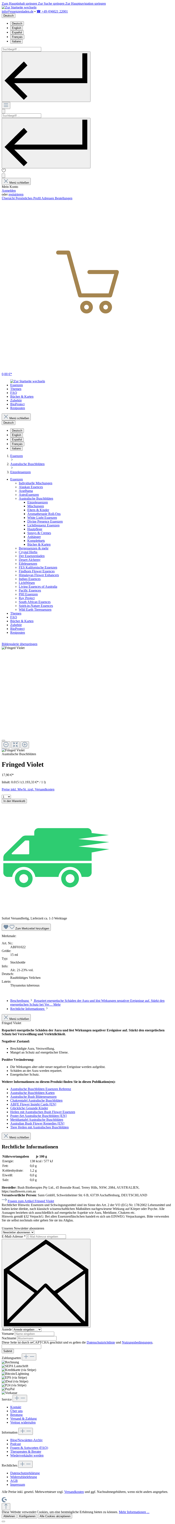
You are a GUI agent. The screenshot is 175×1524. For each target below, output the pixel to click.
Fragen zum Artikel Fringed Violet (31, 1201)
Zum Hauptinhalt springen (20, 3)
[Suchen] (46, 76)
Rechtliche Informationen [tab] (27, 1009)
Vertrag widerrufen (23, 1422)
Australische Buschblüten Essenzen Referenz (40, 1089)
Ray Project (27, 598)
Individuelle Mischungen (35, 483)
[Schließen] (3, 740)
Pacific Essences (30, 590)
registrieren (16, 194)
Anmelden (9, 190)
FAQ (13, 617)
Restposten (17, 632)
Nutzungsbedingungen (137, 1342)
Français (17, 37)
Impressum (17, 1484)
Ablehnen (9, 1516)
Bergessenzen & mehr (33, 548)
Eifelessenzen (28, 563)
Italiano (16, 41)
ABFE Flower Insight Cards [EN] (33, 1104)
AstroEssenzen (29, 494)
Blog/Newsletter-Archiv (26, 1440)
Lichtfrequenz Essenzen (43, 525)
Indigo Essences (30, 579)
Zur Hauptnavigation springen (85, 3)
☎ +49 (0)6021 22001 (52, 11)
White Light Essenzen (42, 517)
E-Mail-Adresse (14, 1236)
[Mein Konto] (3, 175)
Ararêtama (26, 491)
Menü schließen (19, 182)
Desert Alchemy (30, 560)
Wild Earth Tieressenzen (35, 609)
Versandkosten (74, 1492)
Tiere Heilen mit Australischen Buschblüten (39, 1127)
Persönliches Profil (28, 198)
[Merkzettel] (4, 171)
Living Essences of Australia (38, 586)
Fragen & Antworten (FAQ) (29, 1448)
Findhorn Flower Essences (37, 571)
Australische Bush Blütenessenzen (33, 1096)
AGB (14, 1481)
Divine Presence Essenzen (45, 521)
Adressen (48, 198)
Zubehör (16, 625)
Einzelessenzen (37, 502)
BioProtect (17, 628)
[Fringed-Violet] (13, 648)
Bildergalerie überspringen (19, 644)
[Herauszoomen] (6, 744)
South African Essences (35, 602)
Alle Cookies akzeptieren (55, 1516)
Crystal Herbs (28, 552)
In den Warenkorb (14, 801)
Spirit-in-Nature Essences (36, 606)
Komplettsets (36, 540)
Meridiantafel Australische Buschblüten (36, 1119)
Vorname (8, 1333)
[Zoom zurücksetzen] (15, 744)
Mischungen (35, 506)
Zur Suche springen (51, 3)
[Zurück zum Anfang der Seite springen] (6, 1506)
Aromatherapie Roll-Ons (44, 514)
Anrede (7, 1329)
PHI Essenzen (28, 594)
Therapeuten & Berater (25, 1451)
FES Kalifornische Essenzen (38, 567)
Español (17, 32)
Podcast (15, 1444)
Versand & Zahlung (23, 1418)
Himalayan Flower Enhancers (39, 575)
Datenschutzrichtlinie (101, 1342)
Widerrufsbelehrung (23, 1477)
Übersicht (9, 198)
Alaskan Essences (31, 487)
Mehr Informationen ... (134, 1512)
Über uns (16, 1411)
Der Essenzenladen (32, 556)
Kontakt (15, 1407)
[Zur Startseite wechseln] (19, 7)
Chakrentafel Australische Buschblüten (36, 1100)
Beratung (16, 1415)
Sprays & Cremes (39, 533)
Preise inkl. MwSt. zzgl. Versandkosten (28, 789)
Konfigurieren (27, 1516)
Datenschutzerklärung (25, 1473)
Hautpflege (34, 529)
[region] (87, 699)
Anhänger (34, 537)
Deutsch (17, 23)
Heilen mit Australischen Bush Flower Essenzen (42, 1112)
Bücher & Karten (39, 544)
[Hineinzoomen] (24, 744)
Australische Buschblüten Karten (32, 1093)
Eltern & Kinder (38, 510)
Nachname (9, 1338)
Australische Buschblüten (36, 498)
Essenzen (16, 479)
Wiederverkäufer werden (27, 1455)
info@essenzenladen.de (18, 11)
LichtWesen (27, 583)
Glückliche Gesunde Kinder (29, 1108)
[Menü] (6, 105)
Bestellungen (63, 198)
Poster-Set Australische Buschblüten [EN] (38, 1116)
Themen (15, 613)
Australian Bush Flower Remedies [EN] (37, 1123)
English (16, 28)
